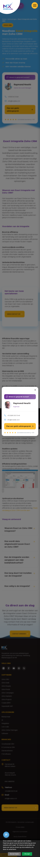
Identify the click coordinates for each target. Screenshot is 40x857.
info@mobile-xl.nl (13, 420)
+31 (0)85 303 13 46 (13, 415)
